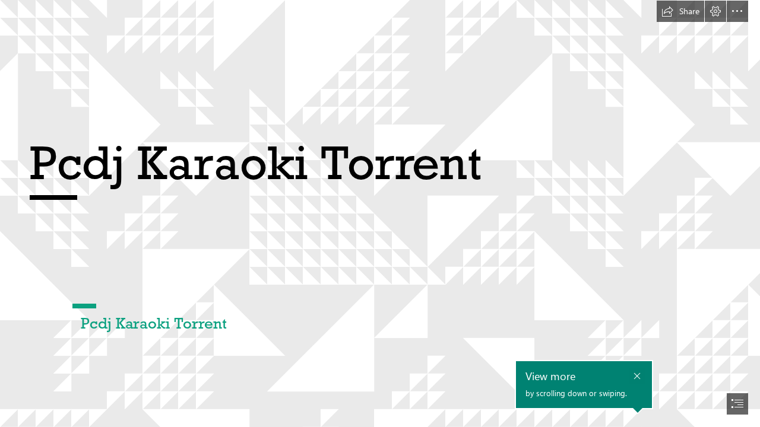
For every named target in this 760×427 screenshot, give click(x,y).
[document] (380, 213)
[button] (680, 11)
